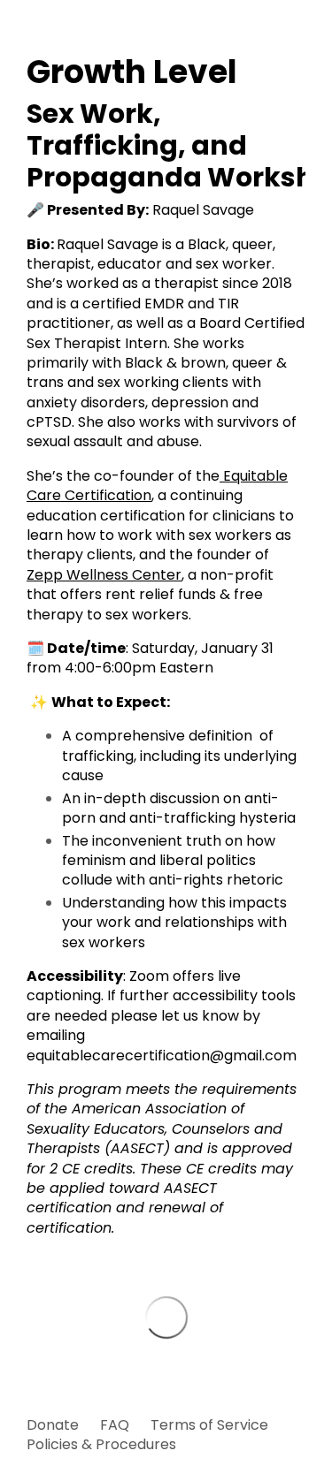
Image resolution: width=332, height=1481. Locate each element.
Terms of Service (209, 1425)
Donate (53, 1425)
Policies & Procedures (101, 1444)
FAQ (114, 1425)
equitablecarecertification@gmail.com (162, 1055)
